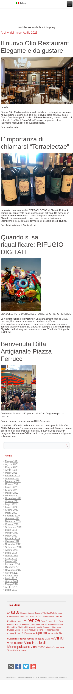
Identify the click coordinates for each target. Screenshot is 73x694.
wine (62, 647)
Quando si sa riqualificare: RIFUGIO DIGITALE (32, 245)
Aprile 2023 (11, 470)
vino (59, 638)
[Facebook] (18, 669)
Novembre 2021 (13, 498)
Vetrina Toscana (35, 638)
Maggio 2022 (11, 492)
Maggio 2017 (11, 584)
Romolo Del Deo (22, 633)
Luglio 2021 (11, 504)
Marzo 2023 (11, 472)
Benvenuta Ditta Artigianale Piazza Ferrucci (26, 351)
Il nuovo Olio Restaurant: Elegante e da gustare (36, 47)
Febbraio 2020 (12, 515)
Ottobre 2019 (11, 524)
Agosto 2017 (11, 575)
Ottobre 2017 (11, 572)
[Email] (10, 669)
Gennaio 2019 (12, 541)
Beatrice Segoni (27, 613)
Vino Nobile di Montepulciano (26, 645)
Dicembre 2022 (13, 481)
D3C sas (20, 677)
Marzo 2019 (11, 535)
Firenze (31, 620)
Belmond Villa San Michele (46, 613)
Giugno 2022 (11, 490)
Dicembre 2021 (13, 495)
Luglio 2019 (11, 530)
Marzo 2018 (11, 561)
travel (22, 638)
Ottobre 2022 (11, 484)
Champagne (12, 616)
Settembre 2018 (13, 547)
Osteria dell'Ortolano (52, 627)
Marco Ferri (12, 627)
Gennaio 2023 (12, 478)
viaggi (47, 639)
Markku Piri (23, 627)
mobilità (39, 627)
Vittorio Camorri (52, 647)
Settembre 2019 (13, 527)
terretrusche (53, 633)
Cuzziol (38, 616)
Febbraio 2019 (12, 538)
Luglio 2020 (11, 507)
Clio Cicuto (29, 616)
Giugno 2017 (11, 581)
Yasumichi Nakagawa (16, 650)
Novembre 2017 (13, 570)
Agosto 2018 (11, 550)
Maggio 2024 (11, 461)
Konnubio (26, 625)
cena (60, 613)
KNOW (18, 625)
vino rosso (38, 647)
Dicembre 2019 (13, 521)
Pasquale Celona (36, 630)
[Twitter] (25, 669)
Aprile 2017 (11, 587)
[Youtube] (33, 669)
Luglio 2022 (11, 487)
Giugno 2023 (11, 467)
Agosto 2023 (11, 464)
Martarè (32, 627)
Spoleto (41, 633)
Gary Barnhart (47, 621)
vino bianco (15, 643)
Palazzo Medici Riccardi (17, 630)
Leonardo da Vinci (44, 625)
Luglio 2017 (11, 578)
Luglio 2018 (11, 552)
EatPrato (58, 616)
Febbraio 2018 (12, 564)
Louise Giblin (57, 625)
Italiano (22, 3)
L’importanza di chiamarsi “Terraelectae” (35, 143)
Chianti (21, 616)
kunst (33, 625)
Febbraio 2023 (12, 475)
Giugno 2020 (11, 510)
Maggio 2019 (11, 532)
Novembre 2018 (13, 544)
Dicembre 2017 (13, 567)
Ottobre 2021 (11, 501)
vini (52, 639)
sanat (32, 633)
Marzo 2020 (11, 513)
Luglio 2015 (11, 590)
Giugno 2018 (11, 555)
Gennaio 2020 (12, 518)
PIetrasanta (49, 630)
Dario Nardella (48, 616)
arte (15, 612)
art (8, 612)
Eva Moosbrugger (15, 621)
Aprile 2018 (11, 558)
